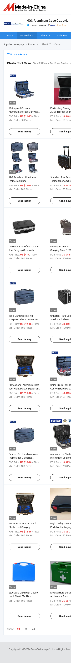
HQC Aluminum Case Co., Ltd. (47, 20)
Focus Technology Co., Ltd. (43, 649)
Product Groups (18, 54)
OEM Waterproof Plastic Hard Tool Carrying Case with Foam (24, 250)
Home (10, 35)
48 (33, 629)
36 (26, 629)
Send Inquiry (24, 131)
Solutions (62, 35)
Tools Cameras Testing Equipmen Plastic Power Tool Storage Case (24, 319)
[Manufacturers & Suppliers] (25, 7)
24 (18, 629)
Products (29, 35)
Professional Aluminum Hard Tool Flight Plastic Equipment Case (24, 388)
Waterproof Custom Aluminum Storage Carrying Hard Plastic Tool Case (23, 111)
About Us (45, 35)
